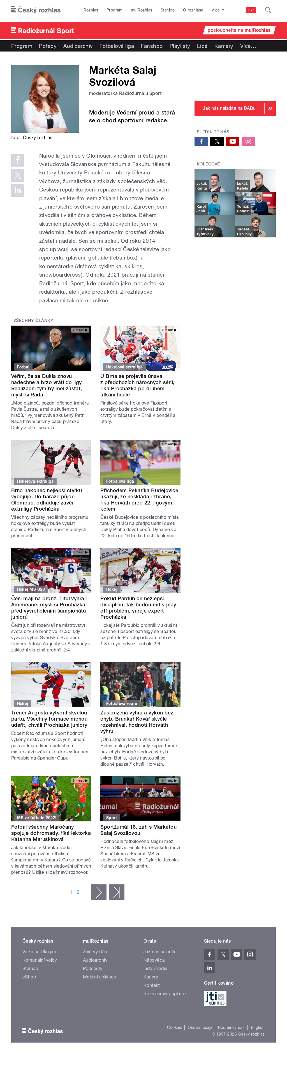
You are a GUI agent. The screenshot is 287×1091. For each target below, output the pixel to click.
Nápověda (154, 960)
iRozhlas (90, 10)
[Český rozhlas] (36, 10)
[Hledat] (268, 10)
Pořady (48, 46)
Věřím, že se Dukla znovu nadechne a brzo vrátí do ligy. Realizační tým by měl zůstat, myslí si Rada (47, 385)
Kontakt (152, 985)
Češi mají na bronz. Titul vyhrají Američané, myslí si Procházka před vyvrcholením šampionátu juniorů (49, 607)
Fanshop (152, 46)
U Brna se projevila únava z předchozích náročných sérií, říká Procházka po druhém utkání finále (137, 385)
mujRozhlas (141, 10)
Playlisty (180, 46)
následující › (99, 892)
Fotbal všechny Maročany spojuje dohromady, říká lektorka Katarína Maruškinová (51, 833)
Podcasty (93, 968)
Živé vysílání (95, 951)
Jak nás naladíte (160, 951)
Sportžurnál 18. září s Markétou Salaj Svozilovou (138, 830)
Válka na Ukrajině (39, 951)
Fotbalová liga (116, 46)
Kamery (223, 46)
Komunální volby (39, 960)
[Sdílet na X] (17, 175)
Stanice (168, 10)
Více (248, 46)
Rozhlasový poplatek (165, 993)
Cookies (174, 1027)
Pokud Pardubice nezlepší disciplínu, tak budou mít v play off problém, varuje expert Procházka (138, 607)
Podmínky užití (232, 1027)
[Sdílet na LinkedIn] (17, 190)
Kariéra (151, 977)
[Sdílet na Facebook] (17, 160)
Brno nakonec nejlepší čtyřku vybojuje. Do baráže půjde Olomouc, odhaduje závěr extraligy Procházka (46, 499)
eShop (29, 977)
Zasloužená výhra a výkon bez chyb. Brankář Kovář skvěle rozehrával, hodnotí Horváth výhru (136, 722)
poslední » (116, 892)
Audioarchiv (77, 46)
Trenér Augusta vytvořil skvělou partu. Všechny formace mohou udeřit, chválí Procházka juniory (49, 719)
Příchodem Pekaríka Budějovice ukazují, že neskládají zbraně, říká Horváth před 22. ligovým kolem (139, 499)
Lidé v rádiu (156, 968)
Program (114, 10)
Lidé (202, 46)
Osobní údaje (200, 1027)
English (258, 1027)
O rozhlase (193, 10)
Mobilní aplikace (99, 977)
